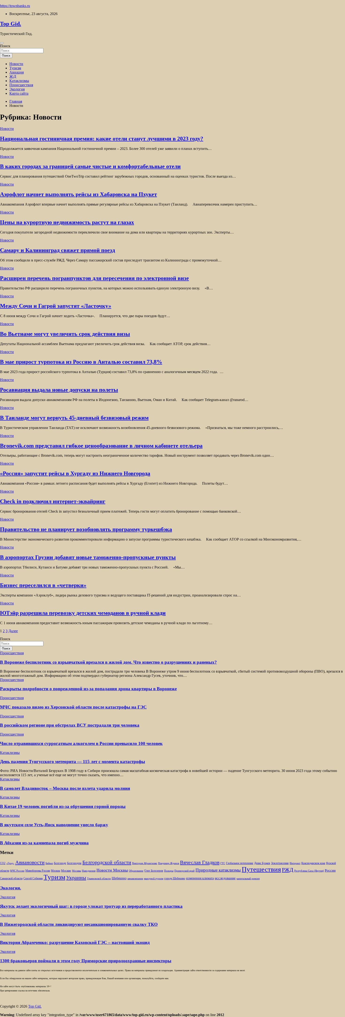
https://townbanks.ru (15, 6)
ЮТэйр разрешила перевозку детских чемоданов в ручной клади (83, 613)
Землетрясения (280, 863)
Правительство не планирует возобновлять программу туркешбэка (86, 529)
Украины (76, 878)
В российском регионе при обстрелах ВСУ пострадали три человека (69, 725)
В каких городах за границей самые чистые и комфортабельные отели (90, 166)
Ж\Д (12, 76)
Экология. (10, 887)
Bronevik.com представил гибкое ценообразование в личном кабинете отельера (101, 446)
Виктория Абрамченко (144, 863)
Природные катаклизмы (218, 870)
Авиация (16, 72)
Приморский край (184, 870)
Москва (55, 870)
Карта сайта (18, 93)
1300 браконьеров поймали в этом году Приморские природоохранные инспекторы (85, 960)
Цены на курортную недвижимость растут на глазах (67, 222)
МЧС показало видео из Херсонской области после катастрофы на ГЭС (73, 707)
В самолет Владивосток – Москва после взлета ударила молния (65, 788)
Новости (16, 64)
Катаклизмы (19, 81)
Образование (136, 870)
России (330, 870)
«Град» (10, 863)
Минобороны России (37, 870)
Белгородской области (106, 862)
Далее (13, 631)
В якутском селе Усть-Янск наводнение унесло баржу (54, 824)
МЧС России (17, 870)
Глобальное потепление (239, 863)
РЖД (287, 870)
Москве (66, 870)
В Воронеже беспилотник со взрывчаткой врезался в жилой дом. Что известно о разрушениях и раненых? (108, 662)
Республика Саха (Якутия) (309, 870)
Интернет (295, 863)
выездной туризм (153, 878)
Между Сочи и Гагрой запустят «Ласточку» (55, 306)
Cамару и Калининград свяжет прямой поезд (57, 250)
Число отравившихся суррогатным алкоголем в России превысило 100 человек (81, 743)
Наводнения (89, 870)
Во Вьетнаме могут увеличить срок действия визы (65, 334)
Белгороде (60, 863)
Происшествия (21, 85)
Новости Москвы (112, 870)
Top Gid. (10, 24)
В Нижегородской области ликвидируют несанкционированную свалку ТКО (79, 924)
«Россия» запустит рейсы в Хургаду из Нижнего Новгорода (75, 473)
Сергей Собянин (33, 878)
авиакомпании (135, 878)
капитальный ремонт (248, 878)
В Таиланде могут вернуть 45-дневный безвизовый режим (74, 418)
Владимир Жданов (168, 863)
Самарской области (11, 878)
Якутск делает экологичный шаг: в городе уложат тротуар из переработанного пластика (91, 906)
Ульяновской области (99, 878)
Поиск (5, 46)
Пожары (168, 870)
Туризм (15, 68)
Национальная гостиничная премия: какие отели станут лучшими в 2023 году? (101, 139)
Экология (17, 89)
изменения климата (200, 878)
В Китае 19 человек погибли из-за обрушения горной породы (63, 806)
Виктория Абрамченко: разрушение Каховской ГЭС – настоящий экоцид (75, 942)
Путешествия (261, 869)
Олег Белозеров (153, 870)
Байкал (49, 863)
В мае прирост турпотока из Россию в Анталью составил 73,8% (81, 362)
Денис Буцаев (262, 863)
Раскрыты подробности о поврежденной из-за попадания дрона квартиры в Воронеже (88, 688)
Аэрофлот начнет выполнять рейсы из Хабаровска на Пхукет (78, 194)
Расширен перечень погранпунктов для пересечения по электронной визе (94, 278)
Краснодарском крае (313, 863)
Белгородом (74, 863)
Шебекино (119, 878)
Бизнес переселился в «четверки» (43, 585)
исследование (225, 878)
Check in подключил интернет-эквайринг (52, 501)
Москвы (76, 870)
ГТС (222, 863)
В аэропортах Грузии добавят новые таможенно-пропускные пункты (88, 557)
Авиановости (30, 862)
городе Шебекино (174, 878)
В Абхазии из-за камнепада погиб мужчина (44, 842)
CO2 (2, 863)
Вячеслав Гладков (199, 862)
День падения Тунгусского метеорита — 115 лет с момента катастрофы (72, 761)
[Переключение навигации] (2, 43)
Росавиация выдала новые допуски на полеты (59, 390)
